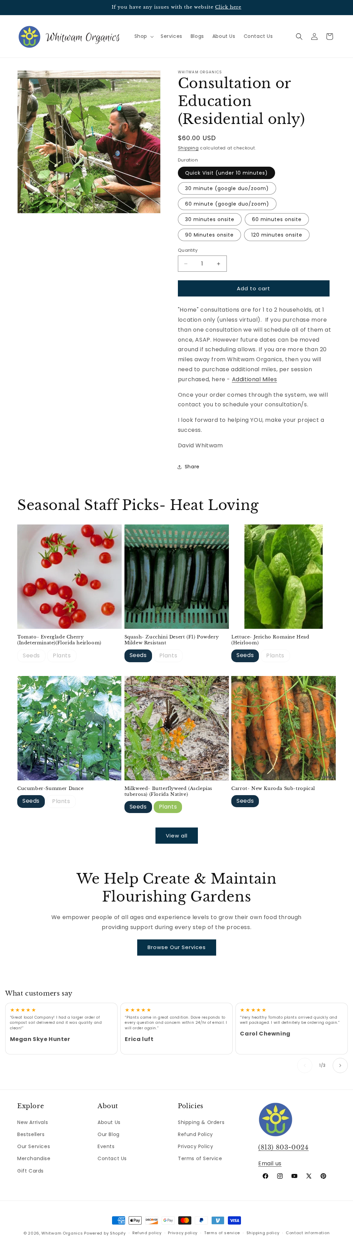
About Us (109, 1122)
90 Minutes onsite (209, 234)
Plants (62, 655)
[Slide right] (340, 1065)
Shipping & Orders (201, 1122)
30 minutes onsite (209, 219)
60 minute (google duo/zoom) (227, 203)
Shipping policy (263, 1233)
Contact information (308, 1233)
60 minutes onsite (277, 219)
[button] (143, 36)
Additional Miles (254, 379)
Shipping (188, 148)
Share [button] (192, 466)
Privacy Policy (195, 1146)
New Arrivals (32, 1122)
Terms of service (222, 1233)
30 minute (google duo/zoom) (227, 188)
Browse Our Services (177, 947)
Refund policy (147, 1233)
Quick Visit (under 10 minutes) (226, 172)
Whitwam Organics (62, 1233)
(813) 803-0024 (283, 1147)
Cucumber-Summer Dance (50, 788)
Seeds (31, 655)
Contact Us (112, 1158)
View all (177, 835)
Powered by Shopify (105, 1233)
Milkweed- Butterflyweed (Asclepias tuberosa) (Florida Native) (168, 791)
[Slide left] (304, 1065)
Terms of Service (200, 1158)
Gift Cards (30, 1170)
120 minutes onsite (276, 234)
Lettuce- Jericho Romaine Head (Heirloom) (270, 640)
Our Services (33, 1146)
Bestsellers (31, 1134)
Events (106, 1146)
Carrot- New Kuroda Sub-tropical (273, 788)
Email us (270, 1163)
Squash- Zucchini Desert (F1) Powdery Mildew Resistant (171, 640)
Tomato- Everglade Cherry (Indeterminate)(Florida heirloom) (59, 640)
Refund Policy (195, 1134)
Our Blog (109, 1134)
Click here (228, 7)
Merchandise (34, 1158)
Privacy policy (183, 1233)
